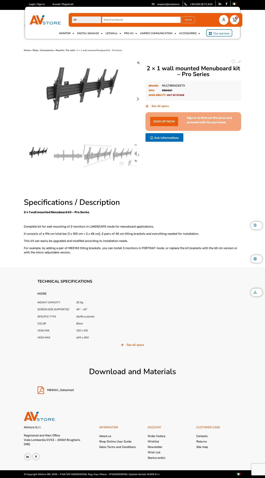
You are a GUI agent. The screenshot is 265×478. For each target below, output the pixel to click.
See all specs (160, 106)
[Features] (255, 259)
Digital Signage (88, 33)
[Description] (255, 225)
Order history (156, 436)
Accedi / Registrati (62, 4)
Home (27, 50)
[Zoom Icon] (138, 63)
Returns (201, 441)
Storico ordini (156, 458)
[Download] (255, 292)
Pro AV (128, 33)
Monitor (65, 33)
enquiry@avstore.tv (168, 4)
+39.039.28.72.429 (201, 4)
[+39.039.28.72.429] (185, 4)
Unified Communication (156, 33)
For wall (70, 50)
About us (105, 436)
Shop (35, 50)
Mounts (60, 50)
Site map (202, 447)
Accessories (188, 33)
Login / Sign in (37, 4)
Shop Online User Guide (115, 441)
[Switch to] (234, 4)
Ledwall (112, 33)
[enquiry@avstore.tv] (153, 4)
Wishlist (153, 441)
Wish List (154, 452)
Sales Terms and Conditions (117, 447)
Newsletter (155, 447)
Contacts (202, 436)
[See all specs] (147, 106)
